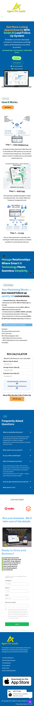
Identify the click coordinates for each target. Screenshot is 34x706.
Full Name (8, 580)
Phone (7, 588)
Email (7, 595)
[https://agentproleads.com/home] (16, 7)
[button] (2, 16)
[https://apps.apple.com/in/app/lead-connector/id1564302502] (17, 681)
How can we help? (10, 602)
